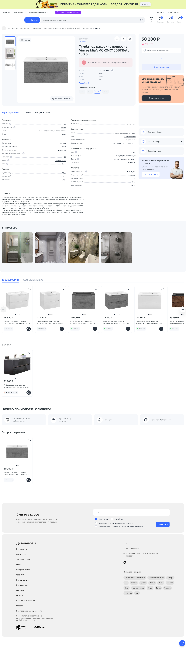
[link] (83, 39)
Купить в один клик (161, 67)
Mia (100, 79)
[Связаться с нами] (182, 643)
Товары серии (10, 279)
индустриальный (60, 131)
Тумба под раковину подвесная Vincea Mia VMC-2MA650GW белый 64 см (50, 322)
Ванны (158, 588)
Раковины (128, 593)
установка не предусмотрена (125, 133)
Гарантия (20, 575)
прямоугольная (60, 160)
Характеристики (10, 112)
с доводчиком (131, 124)
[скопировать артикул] (112, 70)
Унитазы (167, 588)
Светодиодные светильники (135, 578)
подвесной (132, 163)
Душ (137, 593)
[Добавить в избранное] (117, 38)
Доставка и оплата (24, 559)
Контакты (20, 590)
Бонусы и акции (22, 580)
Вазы (126, 588)
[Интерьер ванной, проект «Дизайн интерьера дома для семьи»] (83, 247)
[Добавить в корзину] (28, 329)
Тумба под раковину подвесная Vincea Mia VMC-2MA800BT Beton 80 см (83, 322)
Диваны (134, 583)
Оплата (19, 564)
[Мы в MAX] (124, 562)
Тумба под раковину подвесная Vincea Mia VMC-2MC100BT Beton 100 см (17, 473)
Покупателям (21, 549)
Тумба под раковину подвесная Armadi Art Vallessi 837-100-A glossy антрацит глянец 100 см (16, 386)
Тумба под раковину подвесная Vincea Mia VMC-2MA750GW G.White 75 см (149, 322)
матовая (63, 143)
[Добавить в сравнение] (130, 38)
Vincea (101, 76)
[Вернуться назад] (4, 28)
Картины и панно (138, 588)
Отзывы (27, 112)
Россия (63, 127)
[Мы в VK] (133, 562)
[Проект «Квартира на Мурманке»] (17, 247)
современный (48, 131)
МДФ (64, 157)
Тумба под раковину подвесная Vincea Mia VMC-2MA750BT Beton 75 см (116, 322)
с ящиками (132, 140)
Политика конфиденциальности (29, 611)
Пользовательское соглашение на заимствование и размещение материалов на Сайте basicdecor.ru (34, 618)
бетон (64, 164)
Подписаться (163, 524)
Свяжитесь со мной (151, 174)
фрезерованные (130, 136)
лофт (40, 131)
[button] (133, 159)
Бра (126, 583)
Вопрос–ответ (42, 112)
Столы (161, 583)
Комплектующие (33, 279)
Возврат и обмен (23, 569)
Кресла (143, 583)
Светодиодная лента (156, 578)
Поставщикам (22, 585)
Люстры (170, 578)
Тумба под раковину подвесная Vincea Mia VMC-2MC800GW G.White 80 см (17, 322)
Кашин (159, 12)
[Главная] (13, 20)
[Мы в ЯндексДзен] (138, 562)
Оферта (19, 606)
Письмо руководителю (25, 600)
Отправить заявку (156, 98)
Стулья (152, 583)
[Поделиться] (123, 38)
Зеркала (170, 583)
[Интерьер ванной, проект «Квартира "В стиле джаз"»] (116, 247)
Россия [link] (101, 73)
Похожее (26, 40)
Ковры (150, 588)
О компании (6, 12)
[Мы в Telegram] (142, 562)
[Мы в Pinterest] (129, 562)
